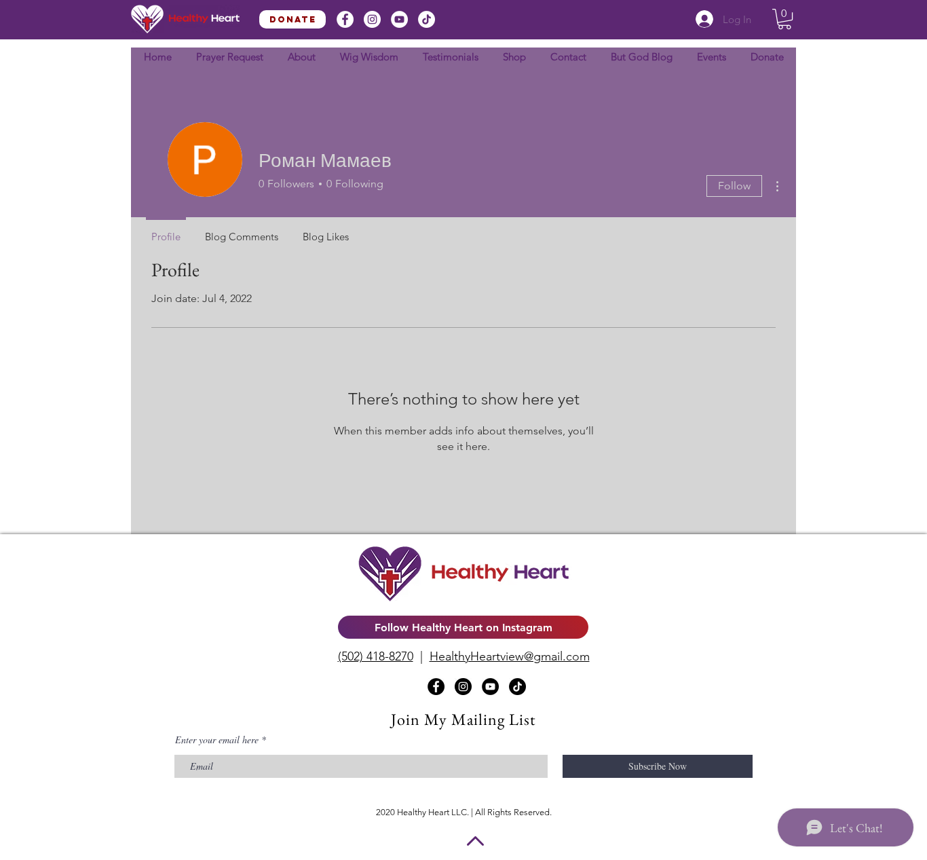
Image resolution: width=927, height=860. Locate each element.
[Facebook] (345, 19)
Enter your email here (217, 740)
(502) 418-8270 (375, 656)
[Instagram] (372, 19)
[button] (784, 19)
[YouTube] (399, 19)
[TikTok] (426, 19)
